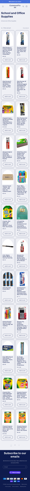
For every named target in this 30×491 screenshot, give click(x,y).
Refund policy (24, 484)
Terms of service (15, 486)
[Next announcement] (27, 1)
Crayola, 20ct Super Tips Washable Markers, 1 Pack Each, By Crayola (7, 224)
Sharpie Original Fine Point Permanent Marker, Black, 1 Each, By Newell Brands (7, 155)
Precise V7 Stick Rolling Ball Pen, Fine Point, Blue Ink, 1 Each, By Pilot (22, 50)
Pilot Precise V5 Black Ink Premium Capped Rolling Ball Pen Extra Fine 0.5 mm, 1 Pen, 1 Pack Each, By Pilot (22, 86)
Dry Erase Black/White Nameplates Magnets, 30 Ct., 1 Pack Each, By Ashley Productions (21, 361)
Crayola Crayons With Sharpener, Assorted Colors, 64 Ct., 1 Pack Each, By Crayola (22, 395)
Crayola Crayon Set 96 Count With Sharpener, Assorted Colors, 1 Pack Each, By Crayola (8, 121)
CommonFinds (9, 484)
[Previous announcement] (2, 1)
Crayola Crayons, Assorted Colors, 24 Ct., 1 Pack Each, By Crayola (22, 428)
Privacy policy (8, 486)
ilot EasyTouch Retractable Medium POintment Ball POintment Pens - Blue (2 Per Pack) (22, 291)
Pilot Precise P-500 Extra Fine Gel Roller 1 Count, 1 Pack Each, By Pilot (7, 84)
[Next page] (19, 445)
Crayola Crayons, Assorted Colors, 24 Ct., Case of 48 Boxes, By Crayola (8, 429)
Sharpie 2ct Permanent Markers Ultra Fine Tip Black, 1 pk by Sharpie (22, 258)
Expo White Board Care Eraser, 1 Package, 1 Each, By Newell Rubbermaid (8, 359)
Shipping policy (23, 486)
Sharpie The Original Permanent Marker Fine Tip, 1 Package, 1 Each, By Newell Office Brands (22, 325)
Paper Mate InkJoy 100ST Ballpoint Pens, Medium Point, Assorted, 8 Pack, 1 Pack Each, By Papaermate (22, 190)
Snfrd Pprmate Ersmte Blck (7, 288)
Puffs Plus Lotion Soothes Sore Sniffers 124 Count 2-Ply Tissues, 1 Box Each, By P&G (22, 155)
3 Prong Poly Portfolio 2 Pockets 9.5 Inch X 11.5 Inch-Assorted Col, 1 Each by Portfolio (22, 225)
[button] (3, 6)
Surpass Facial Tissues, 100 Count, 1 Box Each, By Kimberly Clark (7, 188)
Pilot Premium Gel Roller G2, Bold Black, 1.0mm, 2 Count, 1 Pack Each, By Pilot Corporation (22, 121)
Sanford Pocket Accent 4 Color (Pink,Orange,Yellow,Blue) (8, 323)
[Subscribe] (25, 467)
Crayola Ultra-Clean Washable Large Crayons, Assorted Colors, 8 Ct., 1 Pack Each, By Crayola (7, 396)
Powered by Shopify (16, 484)
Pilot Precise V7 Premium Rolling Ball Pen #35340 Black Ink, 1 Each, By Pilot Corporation (7, 51)
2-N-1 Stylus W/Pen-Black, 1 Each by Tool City (7, 256)
